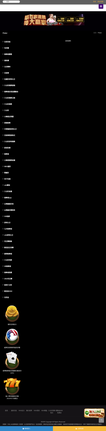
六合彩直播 (8, 191)
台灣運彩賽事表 (9, 210)
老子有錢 (7, 179)
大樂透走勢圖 (9, 116)
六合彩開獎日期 (9, 98)
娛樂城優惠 (8, 54)
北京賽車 (7, 67)
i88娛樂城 (7, 266)
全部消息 (7, 42)
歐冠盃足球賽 (9, 247)
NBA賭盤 (44, 410)
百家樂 (6, 73)
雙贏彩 (6, 173)
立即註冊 (80, 428)
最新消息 (14, 410)
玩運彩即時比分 (9, 79)
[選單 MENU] (101, 6)
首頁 (94, 33)
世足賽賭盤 (8, 241)
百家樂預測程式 (9, 135)
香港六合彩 (8, 285)
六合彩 (6, 110)
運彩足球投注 (12, 324)
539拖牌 (7, 216)
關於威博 (29, 410)
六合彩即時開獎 (9, 141)
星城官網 (7, 148)
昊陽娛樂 (7, 123)
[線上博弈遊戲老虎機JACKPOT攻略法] (12, 385)
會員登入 (27, 428)
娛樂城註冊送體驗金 (11, 91)
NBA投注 (21, 410)
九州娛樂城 (8, 229)
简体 (94, 1)
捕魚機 (6, 60)
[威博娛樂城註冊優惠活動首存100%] (12, 360)
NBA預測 (37, 410)
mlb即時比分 (8, 235)
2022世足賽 (8, 279)
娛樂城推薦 (8, 272)
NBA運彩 (7, 166)
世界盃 (6, 297)
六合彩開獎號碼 (9, 85)
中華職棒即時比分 (10, 129)
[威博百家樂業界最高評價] (12, 336)
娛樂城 (6, 154)
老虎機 (6, 48)
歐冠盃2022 (8, 291)
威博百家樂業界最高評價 (12, 347)
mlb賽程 (7, 185)
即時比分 (7, 222)
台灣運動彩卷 (9, 204)
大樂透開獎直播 (9, 160)
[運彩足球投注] (12, 313)
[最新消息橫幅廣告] (53, 21)
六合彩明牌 (8, 260)
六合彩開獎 (8, 104)
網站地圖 (100, 1)
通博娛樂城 (8, 254)
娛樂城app (8, 198)
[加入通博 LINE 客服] (94, 413)
